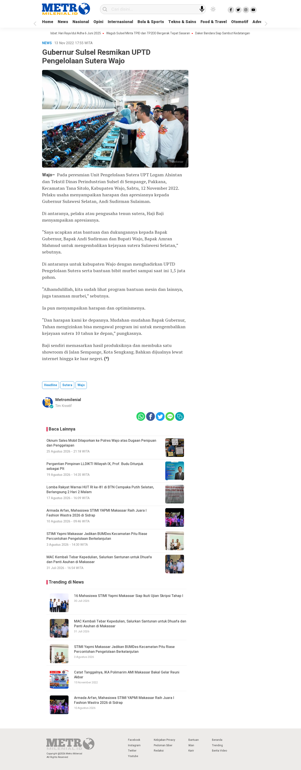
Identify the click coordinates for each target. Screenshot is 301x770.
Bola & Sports (150, 22)
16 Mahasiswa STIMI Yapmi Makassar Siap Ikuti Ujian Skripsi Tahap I (128, 595)
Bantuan (193, 740)
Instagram (134, 745)
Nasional (80, 22)
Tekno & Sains (182, 22)
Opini (98, 22)
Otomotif (239, 22)
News (63, 22)
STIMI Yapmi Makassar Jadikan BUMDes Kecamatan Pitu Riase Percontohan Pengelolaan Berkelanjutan (124, 649)
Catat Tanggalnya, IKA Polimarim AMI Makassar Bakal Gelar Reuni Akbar (126, 675)
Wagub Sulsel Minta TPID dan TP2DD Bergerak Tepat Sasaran (133, 33)
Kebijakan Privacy (164, 740)
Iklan (191, 745)
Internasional (120, 22)
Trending (217, 745)
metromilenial (68, 400)
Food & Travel (214, 22)
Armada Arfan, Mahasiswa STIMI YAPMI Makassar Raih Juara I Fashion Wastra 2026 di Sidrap (124, 700)
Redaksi (159, 751)
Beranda (217, 740)
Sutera (67, 385)
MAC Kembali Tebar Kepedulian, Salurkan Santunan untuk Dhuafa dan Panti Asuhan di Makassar (130, 624)
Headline (50, 385)
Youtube (133, 756)
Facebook (134, 740)
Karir (191, 751)
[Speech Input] (202, 9)
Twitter (132, 751)
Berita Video (219, 751)
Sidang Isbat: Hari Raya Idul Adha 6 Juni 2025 (55, 33)
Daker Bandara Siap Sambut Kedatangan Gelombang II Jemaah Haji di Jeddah (232, 33)
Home (47, 22)
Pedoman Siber (163, 745)
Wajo (81, 385)
